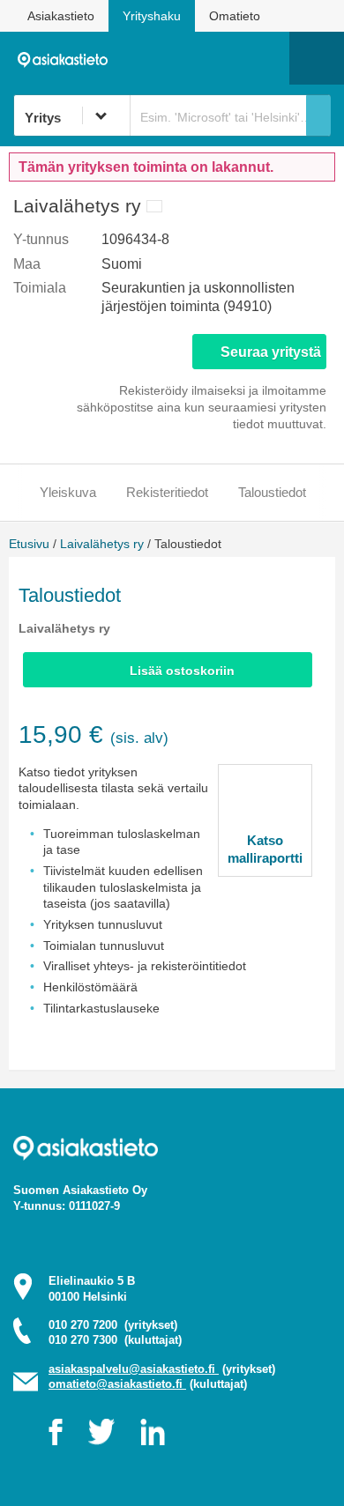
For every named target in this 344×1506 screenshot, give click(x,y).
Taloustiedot (272, 492)
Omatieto (234, 16)
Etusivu (29, 544)
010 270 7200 (113, 1325)
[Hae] (318, 115)
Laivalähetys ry (102, 544)
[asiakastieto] (67, 57)
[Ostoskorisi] (185, 58)
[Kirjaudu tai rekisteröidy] (267, 58)
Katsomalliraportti (265, 849)
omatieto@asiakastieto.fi (117, 1384)
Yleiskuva (68, 492)
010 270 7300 (115, 1339)
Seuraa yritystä (271, 352)
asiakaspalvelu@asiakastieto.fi (134, 1369)
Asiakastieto (60, 16)
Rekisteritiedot (167, 492)
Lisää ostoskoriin (182, 671)
